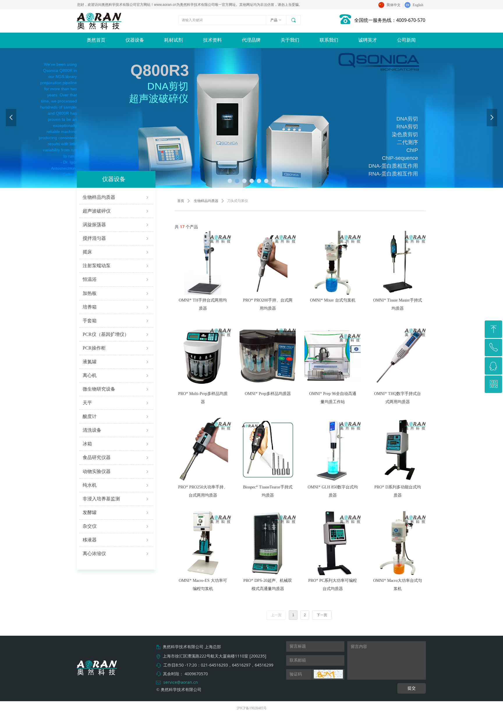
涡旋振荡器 (116, 224)
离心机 (116, 375)
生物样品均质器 (116, 197)
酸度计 (116, 416)
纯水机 (116, 485)
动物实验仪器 (116, 471)
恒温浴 (116, 279)
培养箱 (116, 306)
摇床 (116, 251)
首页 (180, 201)
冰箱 (116, 443)
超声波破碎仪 (116, 210)
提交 (412, 688)
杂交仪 (116, 526)
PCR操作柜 (116, 348)
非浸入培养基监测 (116, 498)
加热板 (116, 293)
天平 (116, 402)
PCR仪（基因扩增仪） (116, 334)
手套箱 (116, 320)
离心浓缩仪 (116, 553)
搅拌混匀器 (116, 238)
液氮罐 (116, 361)
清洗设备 (116, 430)
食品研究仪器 (116, 457)
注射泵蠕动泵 (116, 265)
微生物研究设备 (116, 389)
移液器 (116, 539)
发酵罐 (116, 512)
